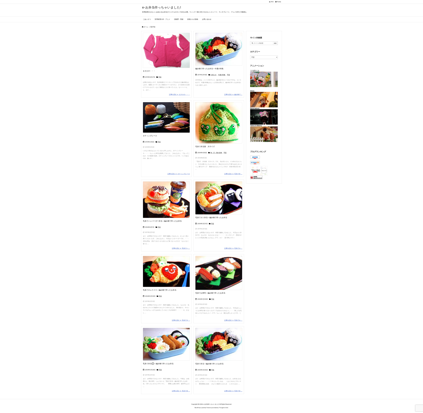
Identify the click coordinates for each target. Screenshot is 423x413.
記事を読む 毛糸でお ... (233, 320)
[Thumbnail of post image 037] (166, 271)
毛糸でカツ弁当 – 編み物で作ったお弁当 (211, 217)
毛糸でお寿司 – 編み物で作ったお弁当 (210, 293)
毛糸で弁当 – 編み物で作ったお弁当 (209, 364)
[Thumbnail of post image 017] (166, 117)
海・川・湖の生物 (216, 152)
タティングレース (150, 136)
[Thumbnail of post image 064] (166, 344)
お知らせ (213, 75)
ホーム (146, 27)
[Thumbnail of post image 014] (166, 50)
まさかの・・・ (149, 71)
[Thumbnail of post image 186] (166, 199)
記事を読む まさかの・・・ (179, 94)
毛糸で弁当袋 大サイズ (205, 146)
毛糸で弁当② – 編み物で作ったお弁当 (158, 363)
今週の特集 (221, 75)
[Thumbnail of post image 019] (218, 198)
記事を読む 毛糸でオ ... (181, 320)
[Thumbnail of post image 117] (218, 344)
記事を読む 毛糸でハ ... (181, 248)
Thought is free (223, 407)
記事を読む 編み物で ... (233, 94)
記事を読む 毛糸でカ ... (233, 248)
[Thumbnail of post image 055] (218, 273)
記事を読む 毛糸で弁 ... (233, 174)
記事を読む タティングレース (179, 174)
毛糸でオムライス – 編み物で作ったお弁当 (159, 290)
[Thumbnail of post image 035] (218, 122)
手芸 (160, 77)
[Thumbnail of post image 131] (218, 49)
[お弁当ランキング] (256, 177)
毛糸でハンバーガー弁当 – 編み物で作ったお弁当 (162, 221)
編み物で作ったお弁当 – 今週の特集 (209, 68)
